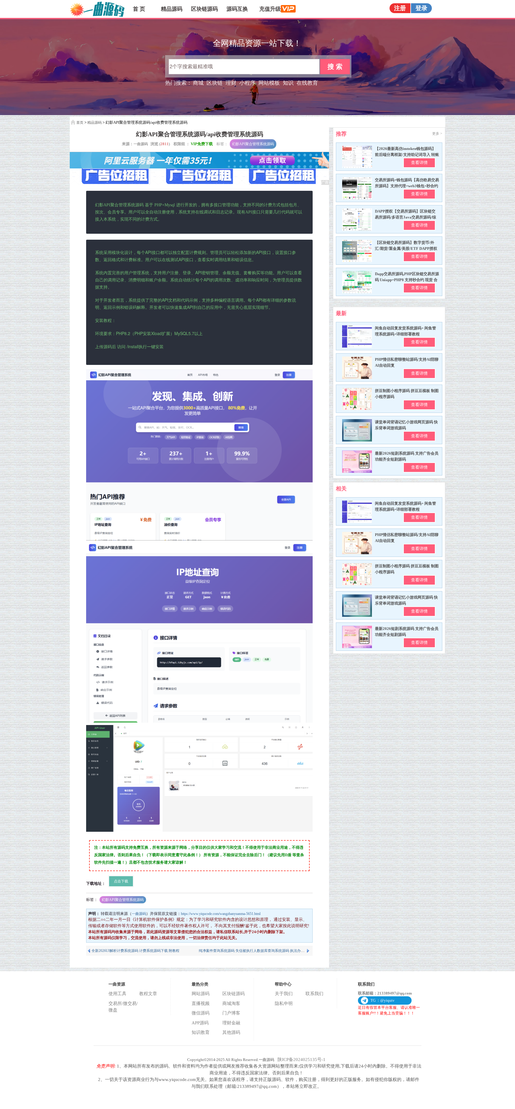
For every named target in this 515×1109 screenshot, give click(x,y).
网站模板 (269, 83)
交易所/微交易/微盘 (123, 1007)
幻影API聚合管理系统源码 (253, 144)
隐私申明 (284, 1003)
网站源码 (201, 993)
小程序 (247, 83)
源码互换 (237, 9)
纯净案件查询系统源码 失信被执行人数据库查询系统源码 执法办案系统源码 (259, 951)
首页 (79, 122)
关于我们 (284, 993)
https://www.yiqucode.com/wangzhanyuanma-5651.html (220, 914)
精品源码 (171, 9)
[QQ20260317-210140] (199, 633)
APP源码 (200, 1022)
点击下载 (121, 881)
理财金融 (231, 1022)
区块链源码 (204, 9)
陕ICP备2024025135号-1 (301, 1059)
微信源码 (201, 1013)
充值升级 (270, 9)
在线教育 (307, 83)
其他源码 (231, 1032)
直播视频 (201, 1003)
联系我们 (314, 993)
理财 (231, 83)
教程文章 (148, 993)
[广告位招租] (199, 184)
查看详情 (419, 162)
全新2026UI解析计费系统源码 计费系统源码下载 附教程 (135, 951)
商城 (198, 83)
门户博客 (231, 1013)
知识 (288, 83)
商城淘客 (231, 1003)
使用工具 (117, 993)
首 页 (139, 9)
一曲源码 (141, 144)
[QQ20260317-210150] (199, 778)
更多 (437, 133)
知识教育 (201, 1032)
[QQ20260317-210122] (199, 454)
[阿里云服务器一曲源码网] (199, 167)
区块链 (215, 83)
